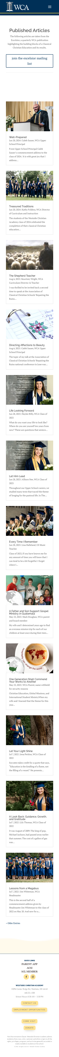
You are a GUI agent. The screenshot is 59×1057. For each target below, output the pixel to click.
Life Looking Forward (21, 410)
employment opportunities (29, 1010)
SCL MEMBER (29, 971)
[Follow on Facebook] (26, 977)
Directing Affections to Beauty (27, 345)
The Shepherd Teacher (22, 275)
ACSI (29, 968)
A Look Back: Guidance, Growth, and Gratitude (28, 818)
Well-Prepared (18, 137)
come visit (29, 1021)
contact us (29, 1003)
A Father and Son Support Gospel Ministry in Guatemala (28, 612)
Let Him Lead (17, 476)
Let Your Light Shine (21, 751)
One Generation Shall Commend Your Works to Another (28, 680)
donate (29, 1028)
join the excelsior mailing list (29, 61)
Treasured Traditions (21, 206)
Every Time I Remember (23, 541)
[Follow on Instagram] (33, 977)
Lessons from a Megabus (24, 888)
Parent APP (29, 964)
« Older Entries (13, 923)
